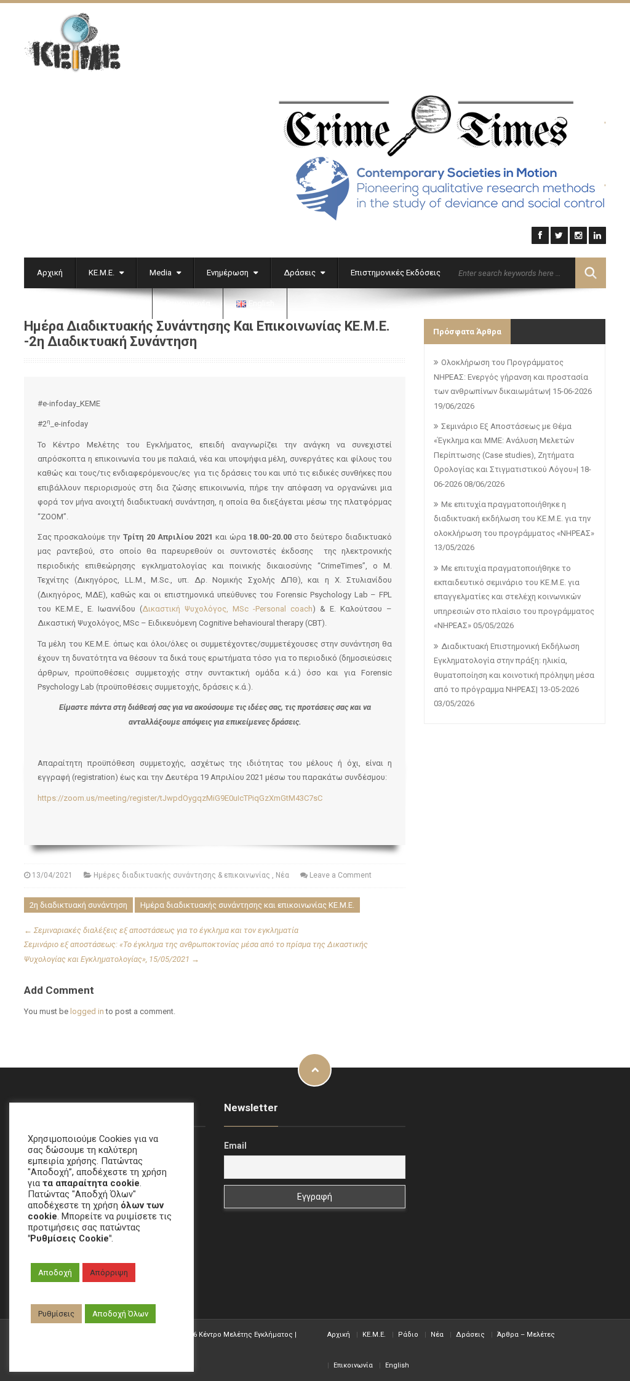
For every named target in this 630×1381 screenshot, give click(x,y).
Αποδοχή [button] (55, 1272)
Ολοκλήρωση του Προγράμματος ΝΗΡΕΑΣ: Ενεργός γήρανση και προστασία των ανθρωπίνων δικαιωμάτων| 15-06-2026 (513, 377)
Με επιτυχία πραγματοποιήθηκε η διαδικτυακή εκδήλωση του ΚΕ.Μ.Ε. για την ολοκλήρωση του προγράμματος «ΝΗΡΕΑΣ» (514, 519)
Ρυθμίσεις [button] (56, 1313)
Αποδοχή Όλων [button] (120, 1313)
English (397, 1365)
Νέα (282, 875)
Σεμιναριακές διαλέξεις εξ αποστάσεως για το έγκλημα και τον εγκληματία (161, 930)
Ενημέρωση (228, 272)
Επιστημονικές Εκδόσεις (396, 272)
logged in (87, 1011)
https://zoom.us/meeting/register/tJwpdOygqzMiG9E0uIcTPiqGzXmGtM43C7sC (180, 798)
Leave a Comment (340, 875)
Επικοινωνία (187, 303)
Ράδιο (408, 1335)
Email (235, 1146)
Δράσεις (300, 272)
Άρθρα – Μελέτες (526, 1335)
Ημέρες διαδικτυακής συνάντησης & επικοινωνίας (182, 875)
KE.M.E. (374, 1335)
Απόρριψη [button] (109, 1272)
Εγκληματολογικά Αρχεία (84, 303)
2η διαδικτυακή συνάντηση (78, 905)
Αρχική (50, 272)
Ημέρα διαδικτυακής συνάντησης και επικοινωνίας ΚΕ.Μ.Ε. (247, 905)
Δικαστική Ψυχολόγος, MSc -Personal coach (227, 608)
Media (161, 272)
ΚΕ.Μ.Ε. (102, 272)
